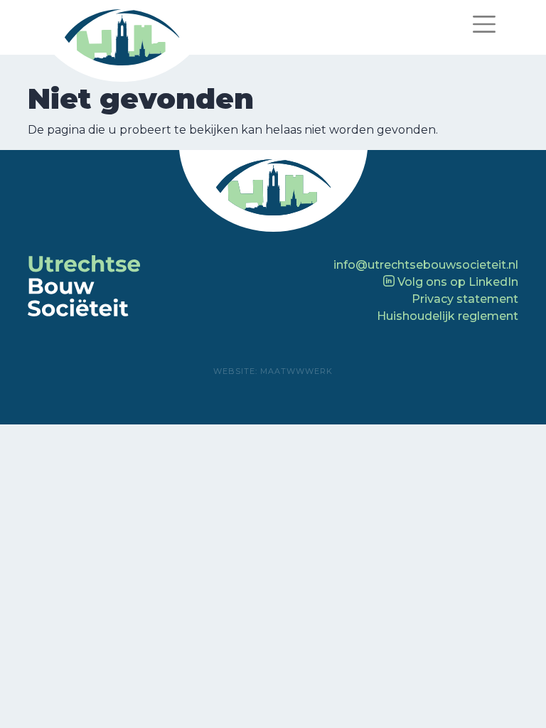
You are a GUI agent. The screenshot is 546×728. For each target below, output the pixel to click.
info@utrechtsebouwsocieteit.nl (425, 265)
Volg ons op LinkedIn (456, 282)
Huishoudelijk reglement (447, 316)
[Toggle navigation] (484, 24)
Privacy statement (465, 299)
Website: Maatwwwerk (273, 371)
